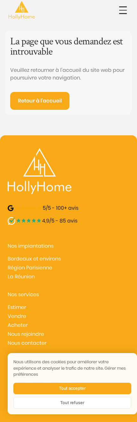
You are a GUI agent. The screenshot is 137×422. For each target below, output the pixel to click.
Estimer (17, 307)
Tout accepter (72, 388)
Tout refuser (72, 402)
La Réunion (21, 276)
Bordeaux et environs (34, 258)
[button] (123, 10)
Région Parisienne (30, 267)
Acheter (18, 325)
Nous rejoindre (26, 334)
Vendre (17, 316)
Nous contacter (27, 343)
